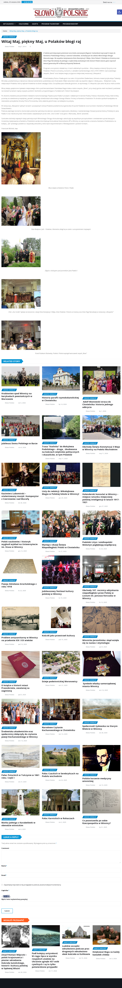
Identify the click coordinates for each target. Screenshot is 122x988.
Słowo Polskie (9, 46)
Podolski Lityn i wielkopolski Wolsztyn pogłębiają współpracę (99, 543)
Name (4, 866)
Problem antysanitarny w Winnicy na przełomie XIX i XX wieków (19, 639)
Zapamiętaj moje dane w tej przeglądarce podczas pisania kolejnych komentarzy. (32, 885)
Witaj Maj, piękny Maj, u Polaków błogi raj (24, 31)
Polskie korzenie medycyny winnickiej (96, 780)
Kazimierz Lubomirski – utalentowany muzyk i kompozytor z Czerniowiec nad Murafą (20, 496)
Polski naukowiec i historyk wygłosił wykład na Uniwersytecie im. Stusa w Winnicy (19, 544)
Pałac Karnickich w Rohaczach (58, 818)
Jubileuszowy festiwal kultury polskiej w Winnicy (58, 592)
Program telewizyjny (50, 24)
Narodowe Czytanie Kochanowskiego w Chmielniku (58, 729)
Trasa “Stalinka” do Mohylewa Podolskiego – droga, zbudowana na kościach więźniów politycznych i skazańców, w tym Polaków (60, 450)
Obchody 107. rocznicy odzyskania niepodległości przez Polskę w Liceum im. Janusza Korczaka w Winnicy (100, 594)
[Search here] (120, 24)
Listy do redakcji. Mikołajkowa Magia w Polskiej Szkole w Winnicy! (60, 492)
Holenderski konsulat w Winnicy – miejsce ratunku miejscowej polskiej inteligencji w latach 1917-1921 (100, 498)
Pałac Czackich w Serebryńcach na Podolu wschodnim (60, 775)
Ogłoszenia (24, 24)
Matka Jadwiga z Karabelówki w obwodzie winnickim (18, 824)
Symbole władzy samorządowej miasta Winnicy (99, 685)
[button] (119, 12)
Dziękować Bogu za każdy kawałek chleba (106, 953)
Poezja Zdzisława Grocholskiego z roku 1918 (19, 585)
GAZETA (35, 24)
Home (5, 31)
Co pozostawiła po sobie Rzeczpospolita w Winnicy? (96, 822)
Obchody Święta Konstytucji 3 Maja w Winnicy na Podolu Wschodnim (101, 448)
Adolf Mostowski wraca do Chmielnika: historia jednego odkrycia (97, 404)
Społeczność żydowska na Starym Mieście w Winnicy (100, 727)
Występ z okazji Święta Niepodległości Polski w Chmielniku (61, 546)
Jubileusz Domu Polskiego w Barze (19, 443)
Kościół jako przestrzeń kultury (58, 635)
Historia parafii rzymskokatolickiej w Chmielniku (60, 399)
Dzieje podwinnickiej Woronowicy (59, 681)
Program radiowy (70, 24)
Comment (5, 848)
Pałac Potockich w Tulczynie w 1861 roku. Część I (20, 776)
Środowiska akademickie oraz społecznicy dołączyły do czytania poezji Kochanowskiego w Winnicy (19, 734)
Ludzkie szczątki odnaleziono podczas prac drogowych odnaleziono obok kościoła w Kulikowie (76, 950)
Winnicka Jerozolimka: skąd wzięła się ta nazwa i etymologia (100, 641)
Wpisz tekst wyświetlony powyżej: (14, 899)
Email (3, 875)
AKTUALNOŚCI (8, 24)
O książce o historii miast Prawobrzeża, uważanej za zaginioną (15, 688)
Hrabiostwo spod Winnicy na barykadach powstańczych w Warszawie (16, 396)
